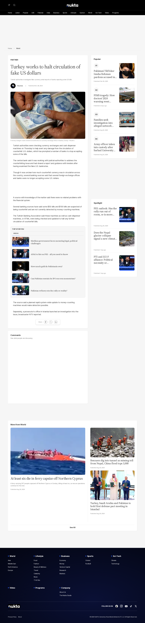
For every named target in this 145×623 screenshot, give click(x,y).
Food (35, 560)
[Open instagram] (121, 606)
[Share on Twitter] (50, 322)
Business (56, 13)
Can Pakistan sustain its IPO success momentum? (53, 278)
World (90, 13)
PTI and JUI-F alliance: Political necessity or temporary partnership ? (103, 259)
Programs (115, 13)
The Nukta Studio (66, 595)
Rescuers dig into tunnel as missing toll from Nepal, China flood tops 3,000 (111, 462)
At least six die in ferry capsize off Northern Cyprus (47, 478)
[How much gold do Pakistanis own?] (20, 266)
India (48, 13)
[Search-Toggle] (14, 5)
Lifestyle (73, 13)
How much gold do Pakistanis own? (47, 266)
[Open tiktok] (131, 606)
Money (62, 564)
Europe (10, 570)
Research (63, 570)
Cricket (87, 560)
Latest (17, 13)
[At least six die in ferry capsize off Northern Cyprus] (48, 451)
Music (36, 577)
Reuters (20, 86)
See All (72, 527)
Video (107, 13)
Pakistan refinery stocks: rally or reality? (49, 290)
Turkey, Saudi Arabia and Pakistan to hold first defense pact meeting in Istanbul (110, 506)
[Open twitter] (135, 606)
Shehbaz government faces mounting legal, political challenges (54, 242)
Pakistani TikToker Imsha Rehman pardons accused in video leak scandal (104, 74)
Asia (9, 560)
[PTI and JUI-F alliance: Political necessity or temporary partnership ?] (126, 262)
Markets (62, 573)
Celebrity (37, 573)
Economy (63, 560)
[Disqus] (48, 370)
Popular (25, 13)
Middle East (12, 564)
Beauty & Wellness (40, 567)
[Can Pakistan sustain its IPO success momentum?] (20, 278)
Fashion (36, 564)
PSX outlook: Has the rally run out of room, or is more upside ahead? (105, 211)
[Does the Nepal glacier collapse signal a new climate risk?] (126, 238)
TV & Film (37, 580)
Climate (113, 560)
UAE (33, 13)
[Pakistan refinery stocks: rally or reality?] (20, 290)
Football (88, 564)
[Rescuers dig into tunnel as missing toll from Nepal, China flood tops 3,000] (112, 442)
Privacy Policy (12, 617)
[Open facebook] (116, 606)
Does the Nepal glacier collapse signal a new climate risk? (105, 235)
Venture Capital (65, 567)
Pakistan (40, 13)
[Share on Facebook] (45, 322)
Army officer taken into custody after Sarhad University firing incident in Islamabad (104, 147)
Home (10, 13)
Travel (36, 570)
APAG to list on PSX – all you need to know (49, 254)
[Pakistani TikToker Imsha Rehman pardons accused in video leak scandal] (126, 70)
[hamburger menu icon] (9, 5)
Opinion (82, 13)
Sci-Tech (99, 13)
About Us (63, 592)
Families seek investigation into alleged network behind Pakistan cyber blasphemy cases (103, 122)
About (20, 617)
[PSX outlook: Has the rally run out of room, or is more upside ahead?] (126, 214)
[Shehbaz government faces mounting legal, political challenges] (20, 242)
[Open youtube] (126, 606)
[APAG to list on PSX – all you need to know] (20, 254)
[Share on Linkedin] (56, 322)
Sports (65, 13)
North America (13, 567)
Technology (115, 564)
